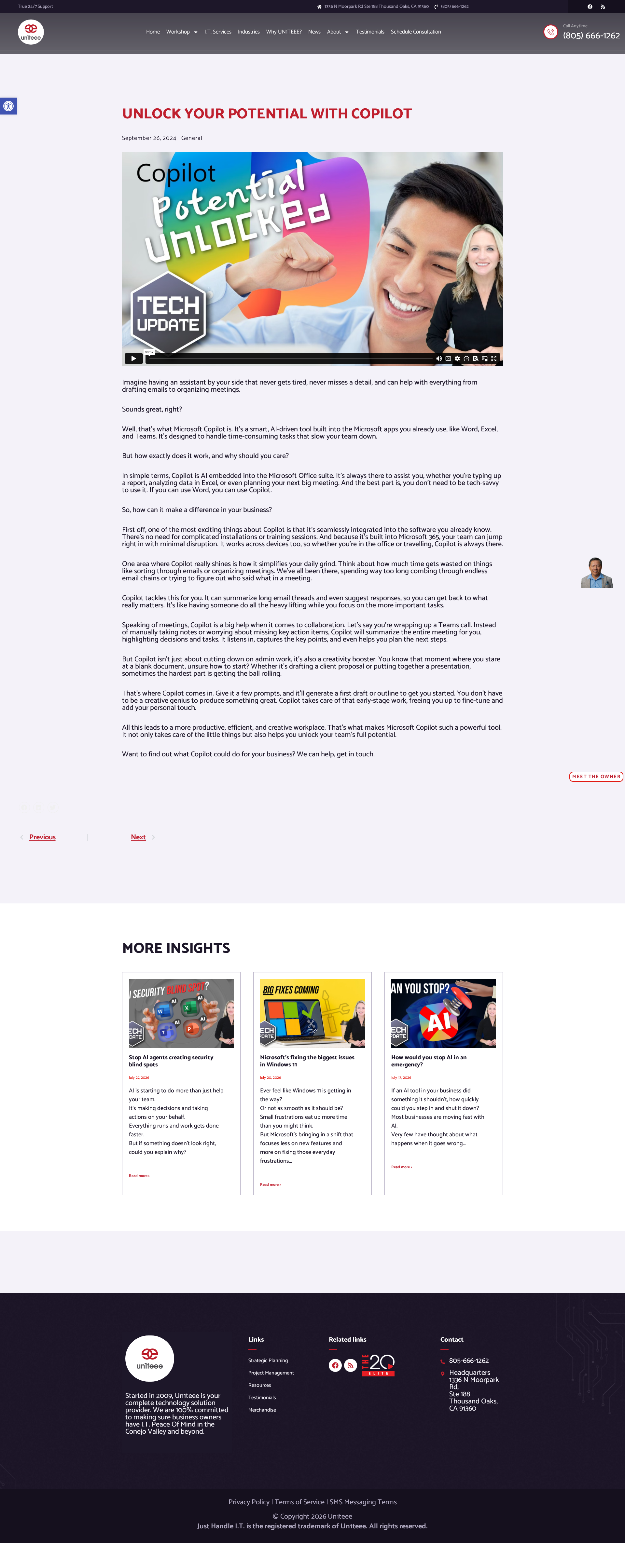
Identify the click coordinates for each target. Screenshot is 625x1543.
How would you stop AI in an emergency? (429, 1061)
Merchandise (262, 1410)
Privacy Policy (249, 1502)
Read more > (139, 1176)
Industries (249, 31)
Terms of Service (300, 1502)
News (314, 31)
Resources (259, 1385)
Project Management (271, 1373)
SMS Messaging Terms (363, 1502)
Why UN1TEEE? (284, 31)
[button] (8, 106)
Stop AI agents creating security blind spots (171, 1061)
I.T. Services (218, 31)
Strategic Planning (268, 1360)
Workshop (178, 31)
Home (153, 31)
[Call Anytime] (550, 31)
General (191, 138)
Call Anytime (575, 26)
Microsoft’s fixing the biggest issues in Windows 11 (307, 1061)
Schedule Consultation (416, 31)
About (334, 31)
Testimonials (370, 31)
